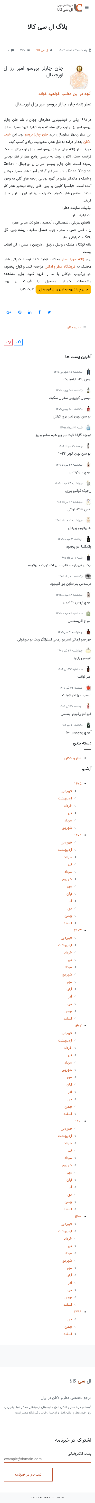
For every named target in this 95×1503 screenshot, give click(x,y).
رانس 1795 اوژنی (79, 509)
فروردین (66, 791)
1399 (78, 1312)
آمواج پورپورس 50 (78, 732)
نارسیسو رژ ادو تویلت (76, 695)
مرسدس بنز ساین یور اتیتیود (70, 584)
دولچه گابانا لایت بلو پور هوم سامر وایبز (63, 435)
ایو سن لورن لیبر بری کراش (72, 416)
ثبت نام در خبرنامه (28, 1475)
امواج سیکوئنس (80, 472)
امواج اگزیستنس (79, 621)
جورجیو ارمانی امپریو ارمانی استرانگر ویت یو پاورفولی (54, 639)
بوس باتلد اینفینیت (77, 379)
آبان (69, 894)
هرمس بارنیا (82, 658)
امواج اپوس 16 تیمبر (77, 602)
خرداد (68, 806)
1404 (78, 835)
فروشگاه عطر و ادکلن (60, 266)
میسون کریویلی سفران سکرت (70, 398)
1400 (78, 1217)
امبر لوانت (84, 677)
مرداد (68, 820)
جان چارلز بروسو (36, 134)
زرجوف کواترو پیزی (78, 491)
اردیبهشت (65, 798)
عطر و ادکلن (73, 758)
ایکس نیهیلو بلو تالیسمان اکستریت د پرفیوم (59, 565)
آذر (70, 901)
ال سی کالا (42, 50)
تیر (70, 813)
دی (69, 908)
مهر (69, 886)
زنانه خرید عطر (73, 259)
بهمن (68, 916)
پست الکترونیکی (79, 1454)
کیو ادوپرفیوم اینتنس (76, 714)
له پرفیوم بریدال (79, 528)
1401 (78, 1121)
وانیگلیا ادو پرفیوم (78, 547)
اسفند (68, 923)
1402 (78, 1026)
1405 (78, 784)
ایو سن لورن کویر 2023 (74, 454)
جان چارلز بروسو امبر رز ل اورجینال (33, 71)
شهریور (67, 828)
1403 (78, 930)
